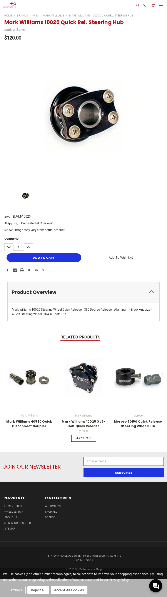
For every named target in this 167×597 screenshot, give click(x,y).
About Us (10, 517)
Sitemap (9, 528)
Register (25, 523)
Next (162, 375)
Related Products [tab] (80, 337)
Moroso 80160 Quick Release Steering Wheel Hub (138, 423)
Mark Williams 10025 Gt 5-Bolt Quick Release (83, 423)
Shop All (51, 511)
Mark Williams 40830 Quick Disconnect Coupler (29, 423)
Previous (5, 375)
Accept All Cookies (69, 590)
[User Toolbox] (144, 5)
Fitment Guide (13, 506)
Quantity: (11, 239)
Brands (50, 517)
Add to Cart (83, 438)
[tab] (83, 292)
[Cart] (153, 5)
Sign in (9, 523)
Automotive (53, 506)
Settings (15, 590)
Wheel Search (13, 511)
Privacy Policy (118, 579)
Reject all (38, 590)
